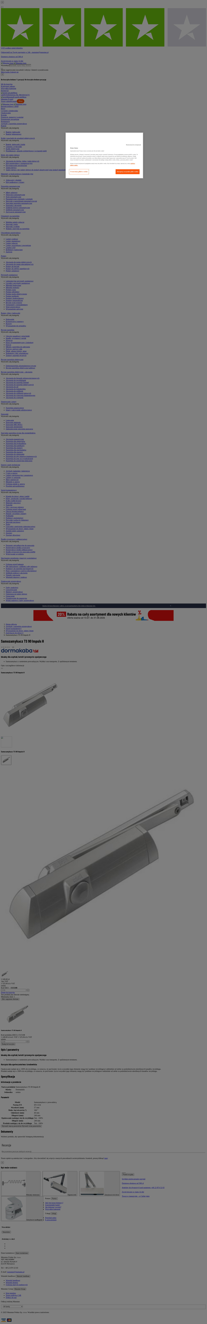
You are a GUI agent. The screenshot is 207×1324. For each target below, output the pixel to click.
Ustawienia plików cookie (79, 171)
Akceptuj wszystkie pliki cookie (127, 171)
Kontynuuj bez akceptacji (133, 144)
